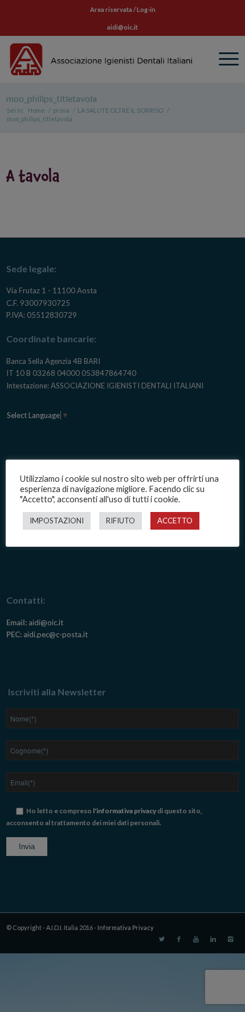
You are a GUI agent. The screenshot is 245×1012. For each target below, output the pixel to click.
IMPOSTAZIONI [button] (57, 520)
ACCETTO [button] (175, 520)
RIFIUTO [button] (120, 520)
